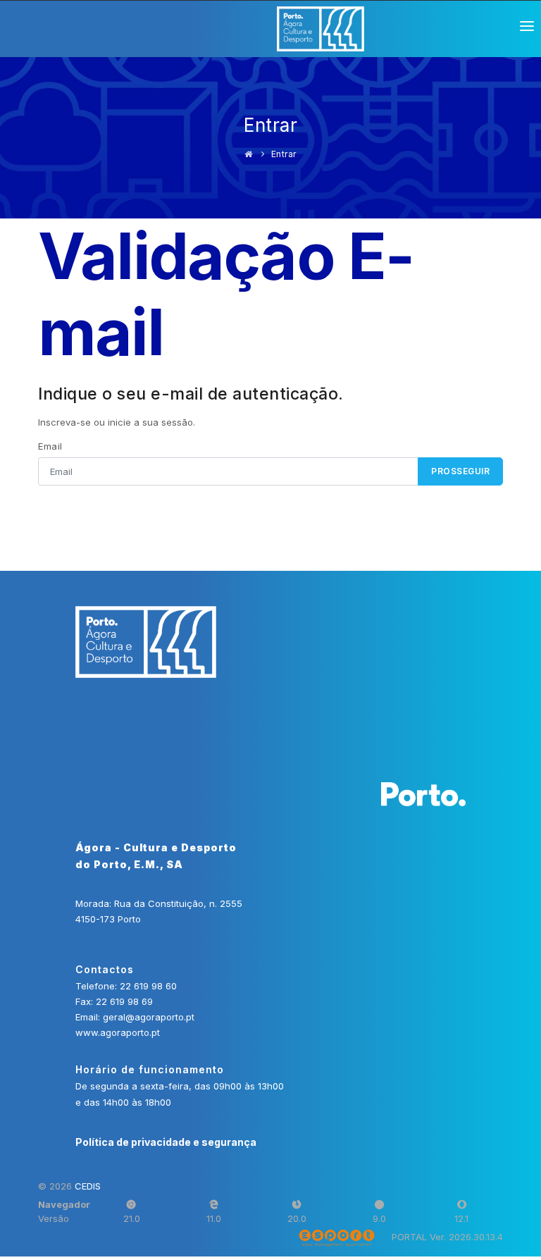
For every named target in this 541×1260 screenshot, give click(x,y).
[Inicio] (248, 154)
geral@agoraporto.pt (148, 1017)
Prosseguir (460, 471)
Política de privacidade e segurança (165, 1142)
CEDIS (88, 1186)
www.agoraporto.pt (117, 1032)
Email (50, 446)
